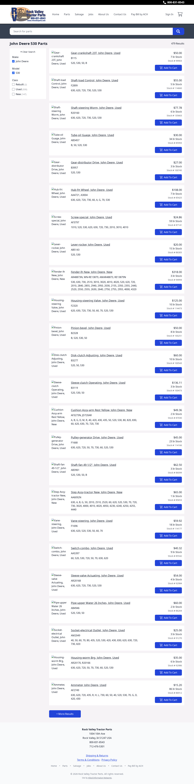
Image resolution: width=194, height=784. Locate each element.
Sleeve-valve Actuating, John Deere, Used (97, 575)
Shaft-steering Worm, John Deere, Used (96, 108)
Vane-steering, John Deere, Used (91, 521)
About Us (103, 14)
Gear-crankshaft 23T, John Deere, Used (95, 53)
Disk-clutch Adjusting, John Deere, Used (96, 355)
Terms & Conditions (88, 759)
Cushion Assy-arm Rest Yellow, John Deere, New (101, 410)
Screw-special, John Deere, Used (91, 217)
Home (55, 14)
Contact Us (120, 14)
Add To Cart (170, 68)
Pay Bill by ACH (139, 14)
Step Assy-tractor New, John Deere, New (96, 492)
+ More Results (65, 714)
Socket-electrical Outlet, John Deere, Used (98, 630)
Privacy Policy (109, 759)
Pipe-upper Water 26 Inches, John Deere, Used (100, 603)
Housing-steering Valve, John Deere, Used (97, 300)
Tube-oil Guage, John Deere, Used (92, 135)
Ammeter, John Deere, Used (88, 685)
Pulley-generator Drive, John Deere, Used (97, 437)
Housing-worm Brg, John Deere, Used (95, 657)
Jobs (91, 14)
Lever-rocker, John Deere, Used (90, 244)
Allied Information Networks (100, 778)
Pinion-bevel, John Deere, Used (90, 328)
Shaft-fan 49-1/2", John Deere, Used (93, 465)
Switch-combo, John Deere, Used (92, 548)
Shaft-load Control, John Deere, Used (94, 80)
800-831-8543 (175, 2)
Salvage (79, 14)
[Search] (178, 31)
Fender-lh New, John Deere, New (91, 272)
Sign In (169, 14)
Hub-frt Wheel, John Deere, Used (92, 190)
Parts (67, 14)
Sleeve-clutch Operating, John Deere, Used (98, 382)
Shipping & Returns (97, 755)
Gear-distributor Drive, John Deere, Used (97, 162)
